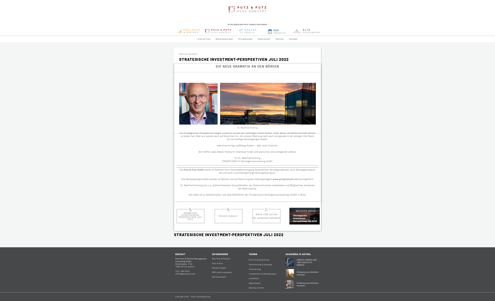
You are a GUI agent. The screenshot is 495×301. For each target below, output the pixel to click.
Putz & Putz (204, 39)
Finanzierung (255, 269)
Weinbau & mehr (256, 287)
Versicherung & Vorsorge (260, 264)
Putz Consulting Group (259, 259)
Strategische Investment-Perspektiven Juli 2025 (305, 218)
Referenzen (264, 39)
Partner (280, 39)
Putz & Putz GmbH (194, 169)
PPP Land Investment (222, 272)
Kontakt (293, 39)
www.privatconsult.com (285, 179)
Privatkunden (245, 39)
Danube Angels (219, 267)
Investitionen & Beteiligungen (262, 273)
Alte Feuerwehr (219, 276)
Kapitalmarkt (188, 54)
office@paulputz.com (185, 273)
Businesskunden (224, 39)
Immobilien (254, 278)
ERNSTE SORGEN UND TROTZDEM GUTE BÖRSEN (307, 262)
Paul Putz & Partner (221, 258)
